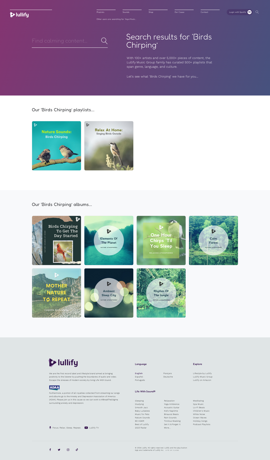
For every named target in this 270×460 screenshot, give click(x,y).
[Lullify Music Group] (19, 15)
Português (140, 380)
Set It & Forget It (172, 424)
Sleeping (139, 401)
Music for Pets (142, 414)
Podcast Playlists (201, 424)
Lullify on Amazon (202, 380)
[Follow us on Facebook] (50, 450)
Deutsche (168, 377)
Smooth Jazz (141, 407)
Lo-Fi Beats (199, 407)
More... (167, 428)
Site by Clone (172, 450)
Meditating (198, 401)
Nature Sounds (142, 417)
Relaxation (169, 401)
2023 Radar (141, 428)
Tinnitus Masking (172, 421)
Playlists (100, 12)
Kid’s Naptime (171, 411)
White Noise (199, 414)
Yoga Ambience (171, 404)
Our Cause (179, 12)
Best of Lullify (142, 424)
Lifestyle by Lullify (202, 373)
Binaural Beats (171, 414)
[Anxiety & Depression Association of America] (54, 390)
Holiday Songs (200, 421)
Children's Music (201, 411)
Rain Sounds (170, 417)
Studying (139, 404)
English (139, 373)
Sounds (126, 12)
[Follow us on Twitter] (59, 450)
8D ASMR (139, 421)
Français (167, 373)
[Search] (257, 12)
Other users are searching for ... (116, 19)
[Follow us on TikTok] (77, 450)
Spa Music (198, 404)
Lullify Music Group (202, 377)
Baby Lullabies (142, 411)
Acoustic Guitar (172, 407)
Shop (151, 12)
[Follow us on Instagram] (68, 450)
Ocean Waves (200, 417)
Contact (204, 12)
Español (139, 377)
